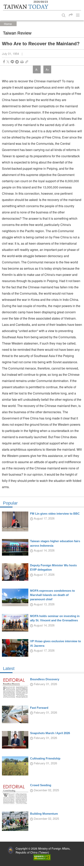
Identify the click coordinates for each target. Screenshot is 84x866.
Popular (10, 503)
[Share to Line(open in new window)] (12, 62)
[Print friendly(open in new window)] (22, 62)
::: (4, 2)
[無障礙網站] (42, 857)
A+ (47, 69)
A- (36, 69)
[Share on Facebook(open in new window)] (4, 62)
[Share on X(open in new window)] (8, 62)
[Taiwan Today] (26, 7)
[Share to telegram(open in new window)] (17, 62)
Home (8, 24)
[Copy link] (27, 62)
